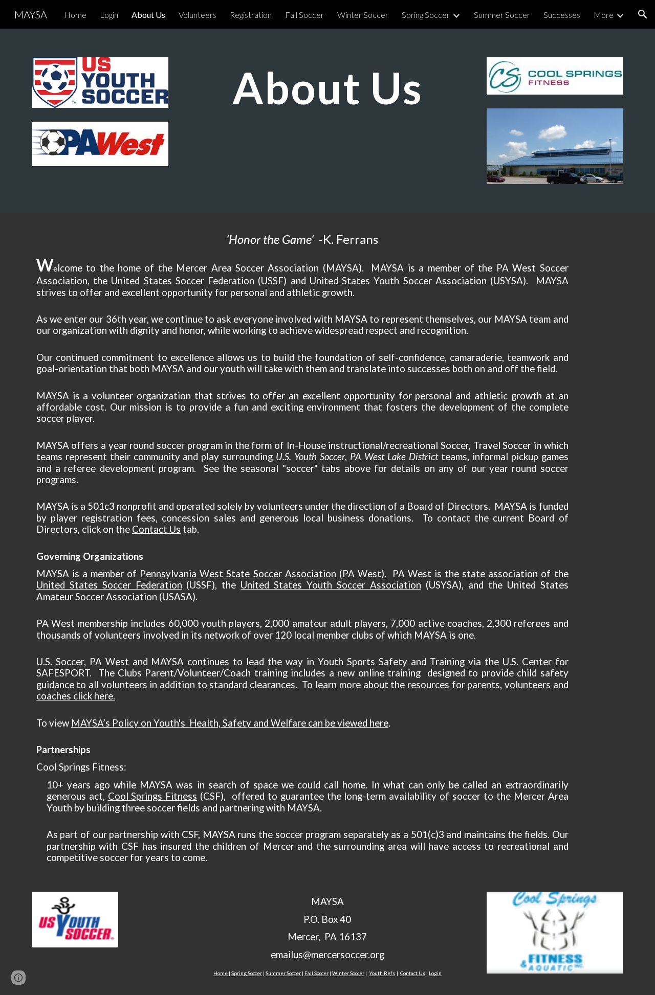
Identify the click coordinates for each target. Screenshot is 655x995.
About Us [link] (148, 14)
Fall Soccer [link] (304, 14)
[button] (642, 14)
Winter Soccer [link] (362, 14)
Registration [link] (251, 14)
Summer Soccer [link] (502, 14)
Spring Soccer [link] (426, 14)
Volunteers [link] (197, 14)
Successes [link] (561, 14)
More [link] (604, 14)
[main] (327, 87)
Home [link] (75, 14)
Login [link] (109, 14)
